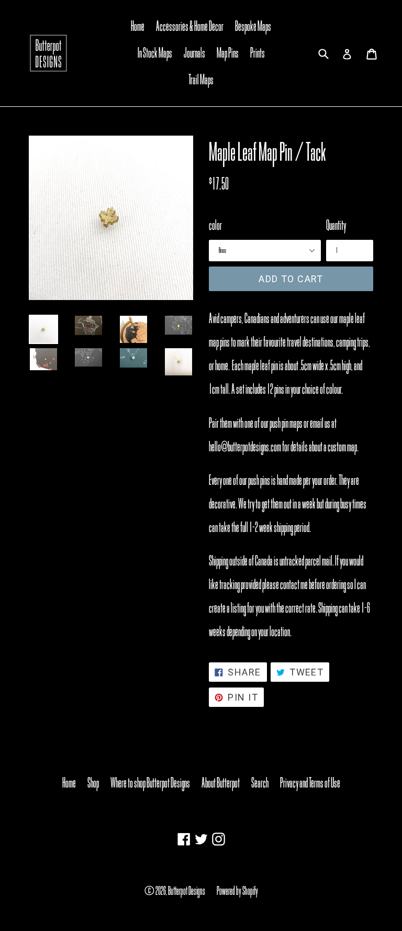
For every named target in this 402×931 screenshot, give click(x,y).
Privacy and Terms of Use (310, 783)
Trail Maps (201, 79)
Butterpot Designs (186, 890)
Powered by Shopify (237, 890)
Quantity (336, 225)
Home (137, 26)
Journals (194, 53)
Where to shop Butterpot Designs (150, 783)
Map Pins (228, 53)
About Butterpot (221, 783)
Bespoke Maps (253, 26)
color (215, 225)
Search (260, 783)
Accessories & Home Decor (190, 26)
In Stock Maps (155, 53)
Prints (257, 53)
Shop (93, 783)
